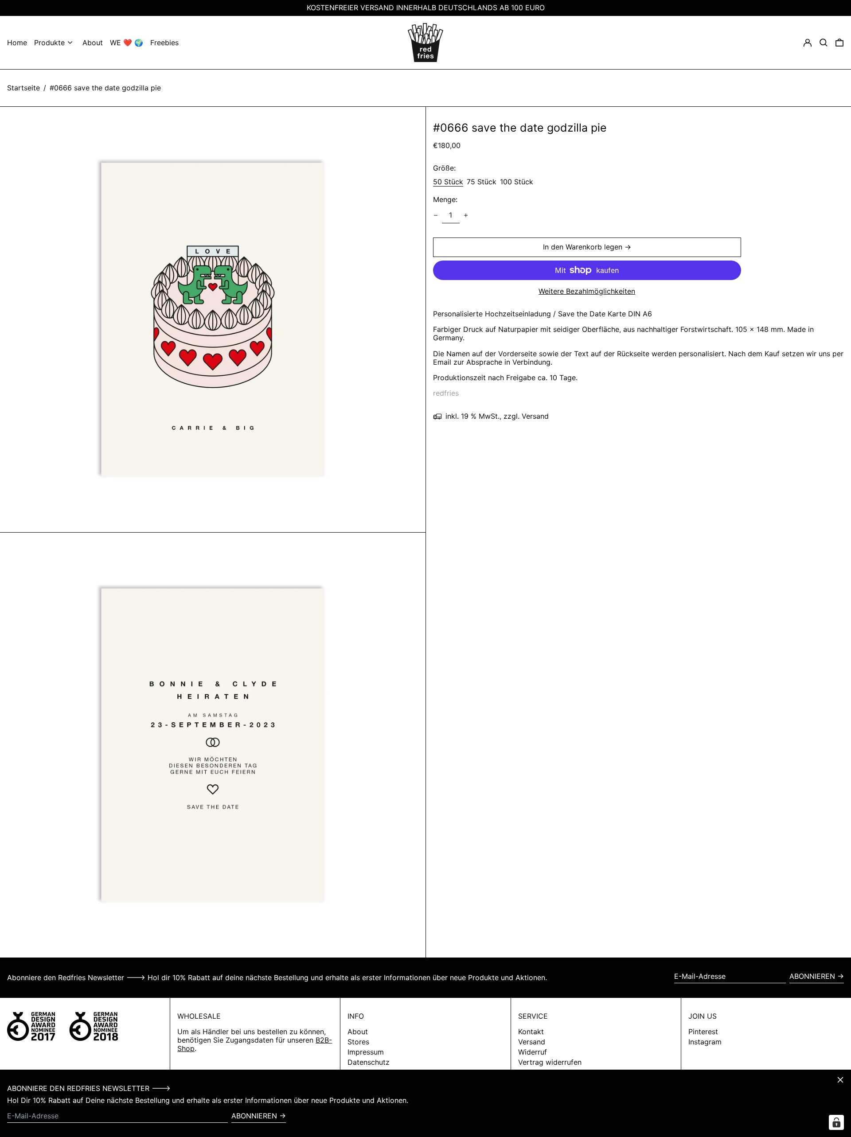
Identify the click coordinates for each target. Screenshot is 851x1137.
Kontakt (531, 1031)
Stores (358, 1041)
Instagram (705, 1042)
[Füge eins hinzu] (466, 215)
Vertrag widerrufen (550, 1062)
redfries (446, 393)
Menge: (445, 199)
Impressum (365, 1051)
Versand (531, 1041)
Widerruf (532, 1051)
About (357, 1031)
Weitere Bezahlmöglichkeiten (587, 291)
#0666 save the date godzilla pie (105, 87)
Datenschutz (368, 1062)
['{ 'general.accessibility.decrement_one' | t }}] (435, 215)
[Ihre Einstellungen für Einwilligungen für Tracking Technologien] (836, 1122)
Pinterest (703, 1032)
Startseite (23, 87)
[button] (839, 42)
